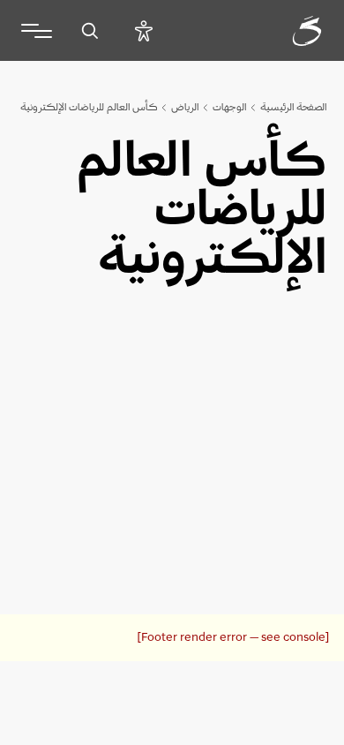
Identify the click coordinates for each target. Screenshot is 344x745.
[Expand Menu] (36, 31)
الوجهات (229, 107)
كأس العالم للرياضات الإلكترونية (88, 107)
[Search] (89, 30)
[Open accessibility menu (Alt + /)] (143, 30)
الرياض (184, 107)
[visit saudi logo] (287, 31)
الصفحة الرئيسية (293, 107)
